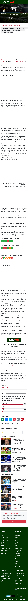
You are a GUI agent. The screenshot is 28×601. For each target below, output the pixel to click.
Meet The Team (18, 580)
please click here (16, 365)
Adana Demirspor (20, 61)
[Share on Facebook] (6, 419)
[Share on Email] (18, 419)
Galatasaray (3, 13)
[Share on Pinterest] (22, 419)
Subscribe (14, 521)
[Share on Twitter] (10, 419)
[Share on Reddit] (14, 419)
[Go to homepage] (8, 2)
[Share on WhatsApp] (2, 419)
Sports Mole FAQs (19, 575)
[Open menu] (24, 2)
